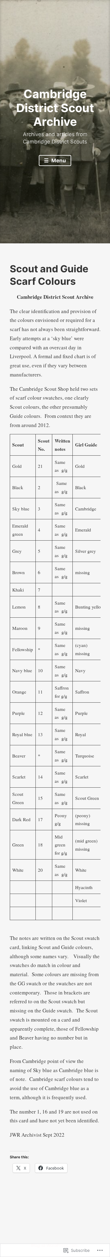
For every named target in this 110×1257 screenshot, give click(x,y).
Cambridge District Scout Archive (55, 108)
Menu (58, 160)
